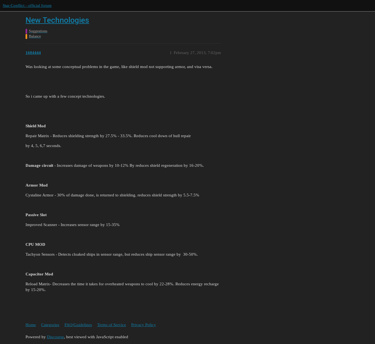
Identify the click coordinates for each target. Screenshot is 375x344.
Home (31, 325)
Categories (50, 325)
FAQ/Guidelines (78, 325)
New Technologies (57, 20)
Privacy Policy (143, 325)
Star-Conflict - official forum (27, 5)
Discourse (55, 337)
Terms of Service (111, 325)
